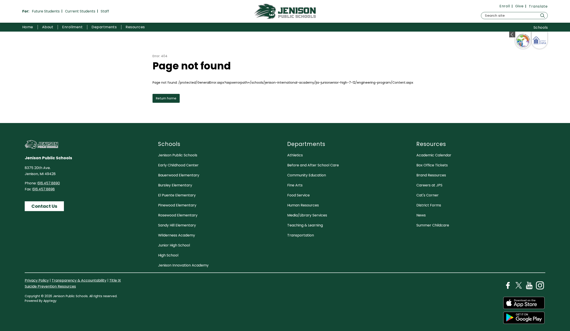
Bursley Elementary (175, 185)
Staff (105, 11)
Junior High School (174, 245)
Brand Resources (431, 175)
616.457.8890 (48, 183)
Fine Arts (295, 185)
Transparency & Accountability (79, 280)
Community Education (306, 175)
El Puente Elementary (177, 195)
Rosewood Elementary (177, 215)
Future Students (46, 11)
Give (519, 6)
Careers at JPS (429, 185)
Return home (166, 98)
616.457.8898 (43, 189)
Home (27, 27)
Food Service (298, 195)
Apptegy (50, 301)
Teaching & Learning (305, 225)
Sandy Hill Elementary (177, 225)
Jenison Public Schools (177, 155)
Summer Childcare (432, 225)
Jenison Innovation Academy (183, 265)
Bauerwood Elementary (178, 175)
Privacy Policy (37, 280)
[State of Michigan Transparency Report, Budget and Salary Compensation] (523, 40)
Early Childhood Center (178, 165)
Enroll (504, 6)
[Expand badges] (512, 34)
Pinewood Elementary (177, 205)
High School (168, 255)
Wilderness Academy (176, 235)
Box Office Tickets (432, 165)
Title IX (115, 280)
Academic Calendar (433, 155)
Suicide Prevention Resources (50, 286)
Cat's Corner (427, 195)
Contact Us (44, 206)
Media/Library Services (307, 215)
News (421, 215)
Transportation (300, 235)
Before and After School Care (313, 165)
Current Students (80, 11)
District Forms (428, 205)
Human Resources (303, 205)
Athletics (295, 155)
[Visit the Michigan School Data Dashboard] (539, 40)
